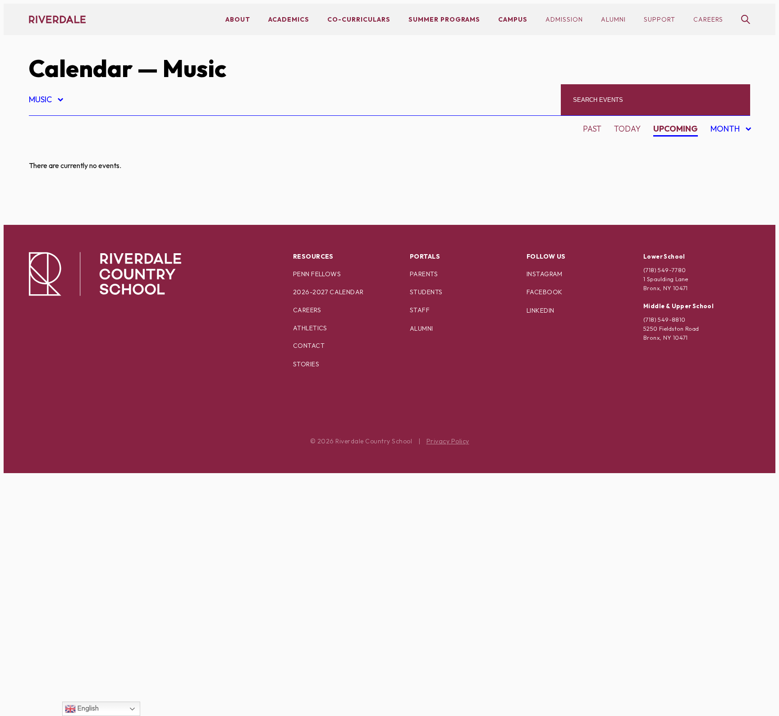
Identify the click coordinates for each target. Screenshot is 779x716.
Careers (708, 19)
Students (426, 292)
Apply (49, 197)
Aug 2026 (723, 148)
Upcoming (675, 128)
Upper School (67, 655)
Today (627, 128)
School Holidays (73, 592)
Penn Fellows (317, 274)
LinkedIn (540, 310)
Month (726, 130)
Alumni (613, 19)
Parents (424, 274)
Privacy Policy (447, 441)
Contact (309, 346)
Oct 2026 (723, 179)
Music (45, 100)
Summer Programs (444, 19)
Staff (420, 310)
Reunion (55, 576)
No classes (60, 497)
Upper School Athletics (88, 671)
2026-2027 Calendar (328, 292)
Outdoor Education (80, 513)
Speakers (56, 607)
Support (659, 19)
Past (592, 128)
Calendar (81, 68)
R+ (41, 560)
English (87, 707)
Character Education (84, 213)
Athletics (310, 328)
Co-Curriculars (358, 19)
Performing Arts (74, 529)
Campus (512, 19)
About (237, 19)
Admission (564, 19)
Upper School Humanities (92, 686)
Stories (306, 364)
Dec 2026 (723, 211)
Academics (288, 19)
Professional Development (97, 544)
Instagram (545, 274)
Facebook (544, 292)
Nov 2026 (723, 195)
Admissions (61, 150)
